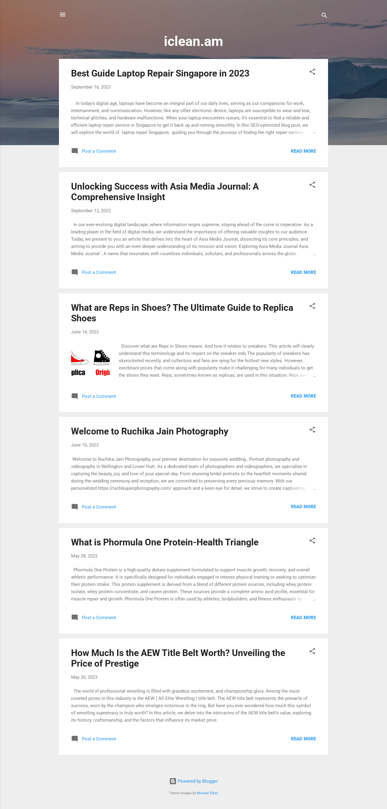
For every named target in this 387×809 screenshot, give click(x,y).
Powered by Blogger (197, 781)
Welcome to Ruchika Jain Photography (149, 431)
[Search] (324, 16)
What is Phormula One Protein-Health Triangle (165, 542)
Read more (303, 151)
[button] (312, 72)
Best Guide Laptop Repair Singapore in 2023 (160, 73)
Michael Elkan (207, 793)
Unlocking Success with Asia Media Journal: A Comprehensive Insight (165, 191)
